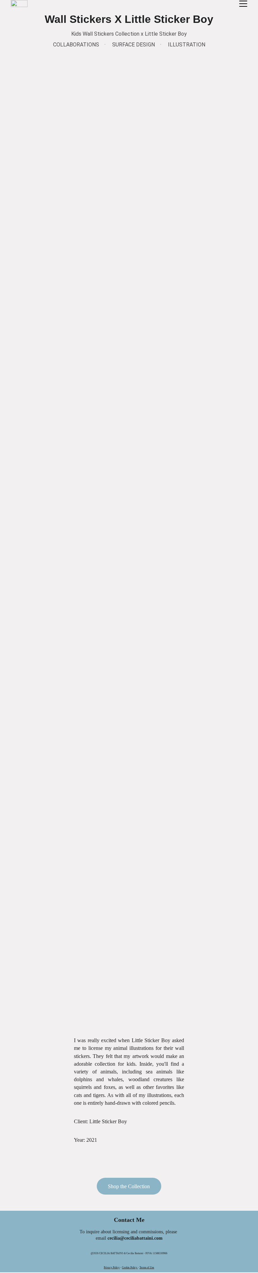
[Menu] (243, 4)
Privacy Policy (112, 1267)
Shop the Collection (129, 1186)
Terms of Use (146, 1267)
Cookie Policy (129, 1267)
